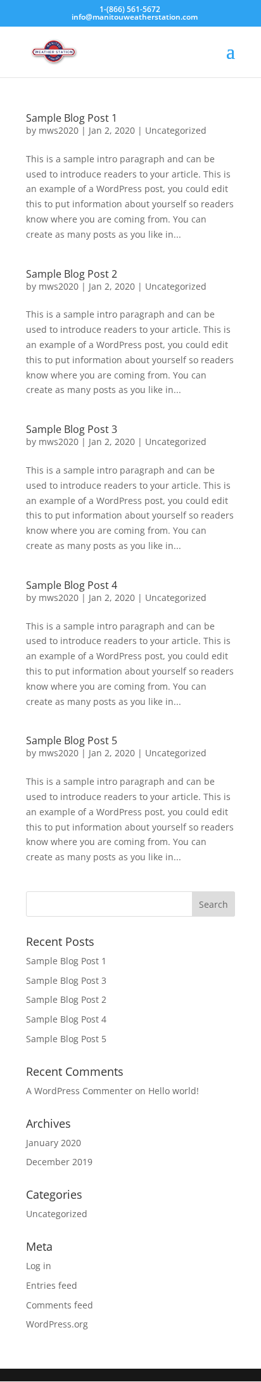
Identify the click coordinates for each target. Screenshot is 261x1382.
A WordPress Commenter (79, 1091)
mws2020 (59, 130)
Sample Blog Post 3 (71, 429)
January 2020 (53, 1143)
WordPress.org (57, 1324)
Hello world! (173, 1091)
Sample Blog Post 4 (71, 585)
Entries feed (51, 1285)
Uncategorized (176, 130)
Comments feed (59, 1305)
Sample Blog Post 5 (71, 740)
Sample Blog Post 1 (71, 118)
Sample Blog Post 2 (71, 274)
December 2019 (59, 1162)
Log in (38, 1266)
